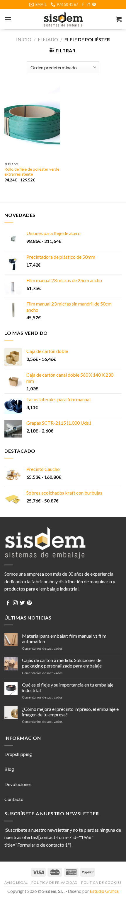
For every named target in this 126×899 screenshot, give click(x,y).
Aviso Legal (16, 882)
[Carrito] (119, 19)
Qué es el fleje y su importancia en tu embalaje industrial (67, 687)
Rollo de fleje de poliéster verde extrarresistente (31, 172)
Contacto (13, 799)
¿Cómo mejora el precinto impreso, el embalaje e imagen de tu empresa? (70, 711)
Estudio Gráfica (104, 891)
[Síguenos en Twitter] (22, 603)
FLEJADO (48, 39)
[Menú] (7, 19)
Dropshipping (18, 754)
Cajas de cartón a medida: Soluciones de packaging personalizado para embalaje (62, 662)
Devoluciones (18, 784)
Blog (9, 769)
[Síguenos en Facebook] (83, 5)
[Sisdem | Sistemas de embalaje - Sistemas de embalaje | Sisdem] (63, 19)
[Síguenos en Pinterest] (94, 5)
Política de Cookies (101, 882)
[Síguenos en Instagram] (88, 5)
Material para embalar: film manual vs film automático (64, 638)
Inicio (23, 39)
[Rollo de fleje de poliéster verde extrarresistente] (32, 122)
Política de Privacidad (54, 882)
